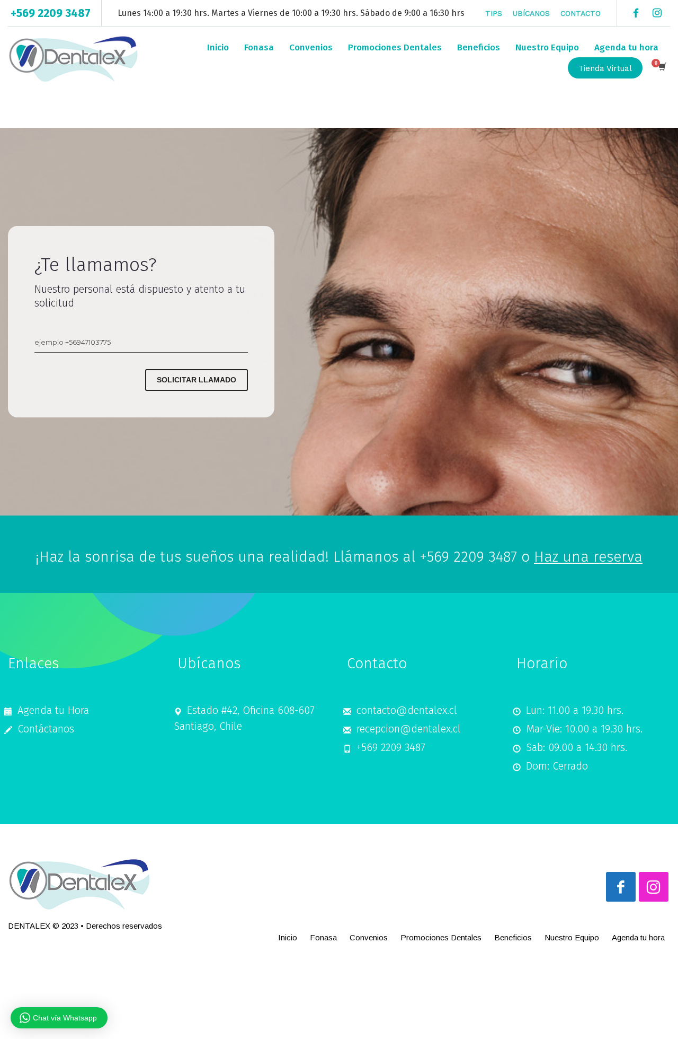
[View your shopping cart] (661, 68)
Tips (493, 13)
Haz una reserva (588, 556)
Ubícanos (531, 13)
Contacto (580, 13)
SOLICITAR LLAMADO (196, 380)
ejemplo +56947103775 (72, 342)
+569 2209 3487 (51, 13)
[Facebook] (636, 13)
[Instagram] (657, 13)
